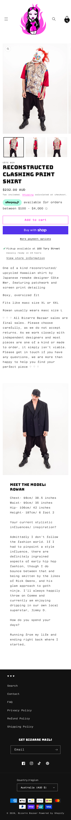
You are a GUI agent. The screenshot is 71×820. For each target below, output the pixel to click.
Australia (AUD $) (34, 787)
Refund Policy (18, 718)
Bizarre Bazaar (28, 813)
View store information (25, 258)
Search (12, 685)
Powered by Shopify (51, 813)
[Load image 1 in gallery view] (14, 147)
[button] (6, 19)
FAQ (10, 702)
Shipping (28, 195)
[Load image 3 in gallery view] (57, 147)
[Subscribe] (56, 749)
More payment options (35, 239)
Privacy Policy (19, 710)
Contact (13, 693)
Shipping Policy (20, 726)
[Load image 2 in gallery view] (35, 147)
